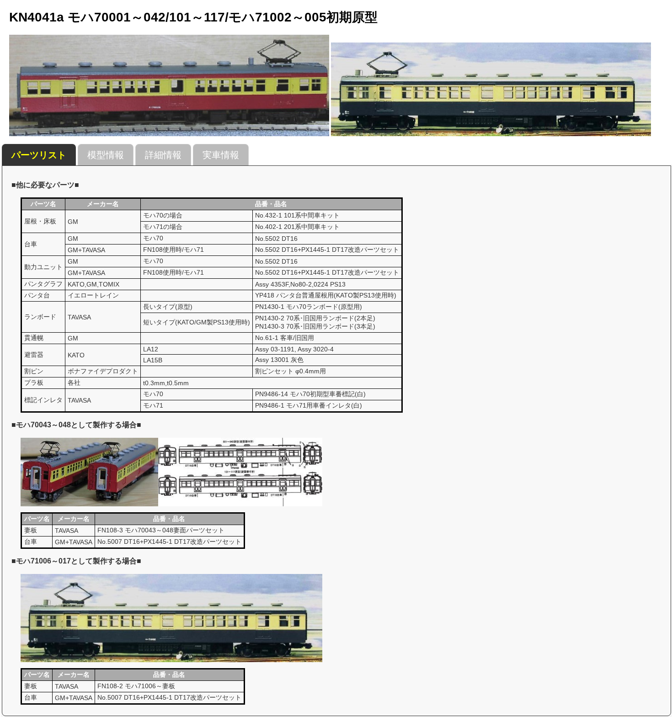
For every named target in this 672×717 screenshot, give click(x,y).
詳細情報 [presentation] (163, 155)
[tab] (39, 155)
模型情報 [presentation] (105, 155)
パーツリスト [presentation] (38, 155)
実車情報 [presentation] (221, 155)
